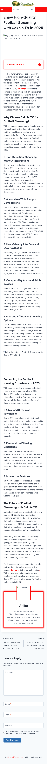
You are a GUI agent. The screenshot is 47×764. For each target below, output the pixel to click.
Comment (9, 672)
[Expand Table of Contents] (39, 64)
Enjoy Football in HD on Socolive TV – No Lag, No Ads (35, 644)
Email (7, 715)
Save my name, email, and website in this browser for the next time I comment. (22, 732)
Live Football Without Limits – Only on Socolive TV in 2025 (12, 644)
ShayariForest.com (15, 757)
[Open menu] (2, 9)
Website (8, 725)
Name (7, 704)
